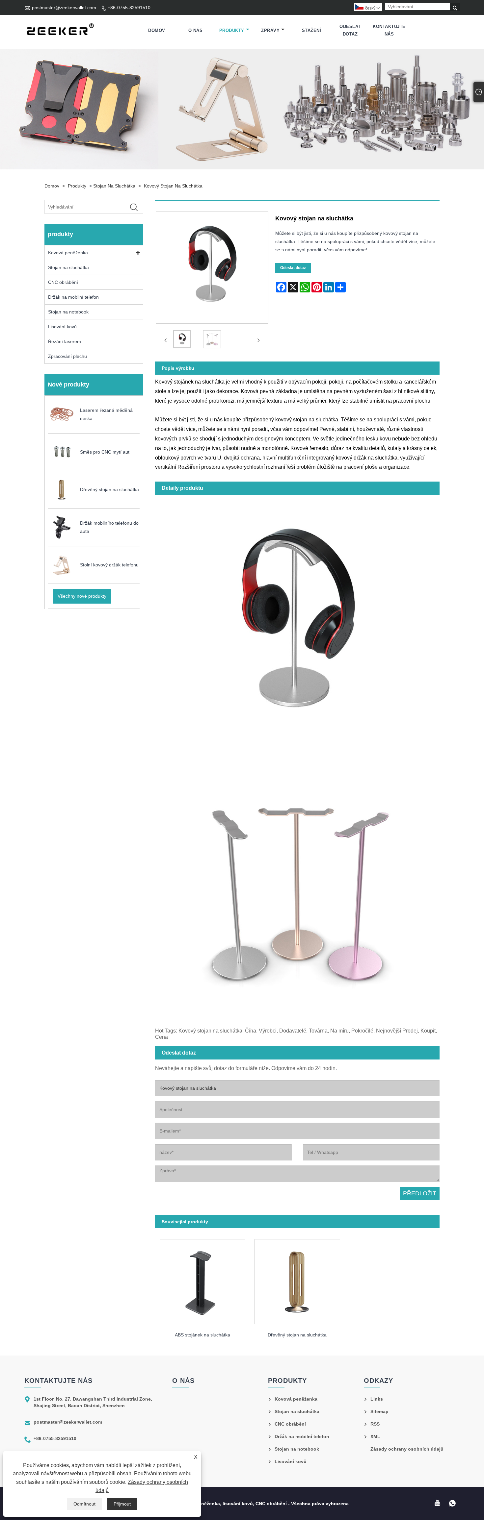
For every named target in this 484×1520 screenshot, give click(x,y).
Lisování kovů (62, 326)
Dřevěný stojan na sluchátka (297, 1334)
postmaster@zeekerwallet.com (64, 7)
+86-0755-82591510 (129, 7)
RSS (375, 1424)
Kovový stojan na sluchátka (173, 185)
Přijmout (122, 1504)
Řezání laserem (64, 341)
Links (376, 1399)
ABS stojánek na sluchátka (202, 1334)
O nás (195, 30)
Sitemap (379, 1411)
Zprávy (270, 30)
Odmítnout (84, 1504)
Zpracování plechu (67, 356)
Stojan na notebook (68, 311)
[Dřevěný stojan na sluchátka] (297, 1279)
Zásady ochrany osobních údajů (407, 1449)
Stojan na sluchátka (114, 185)
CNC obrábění (63, 282)
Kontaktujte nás (389, 30)
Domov (156, 30)
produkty (231, 30)
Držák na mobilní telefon (73, 297)
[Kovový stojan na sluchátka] (182, 340)
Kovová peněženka (68, 252)
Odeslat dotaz (350, 30)
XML (375, 1436)
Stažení (311, 30)
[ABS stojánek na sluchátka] (202, 1279)
